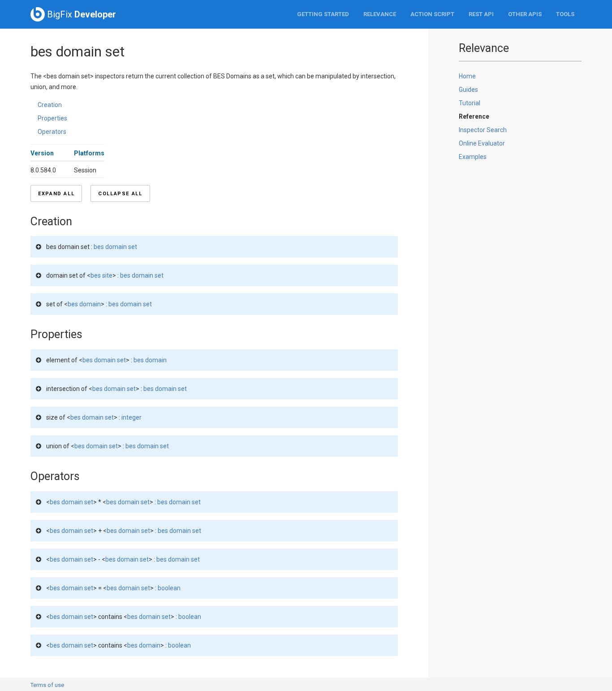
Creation (50, 104)
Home (467, 76)
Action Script (432, 14)
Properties (52, 118)
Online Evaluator (482, 143)
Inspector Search (483, 129)
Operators (52, 131)
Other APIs (525, 14)
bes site (101, 275)
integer (131, 417)
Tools (565, 14)
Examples (473, 156)
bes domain (84, 304)
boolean (169, 588)
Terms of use (47, 685)
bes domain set (115, 246)
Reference (474, 116)
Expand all (56, 194)
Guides (468, 89)
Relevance (379, 14)
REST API (481, 14)
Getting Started (323, 14)
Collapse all (120, 194)
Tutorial (469, 103)
